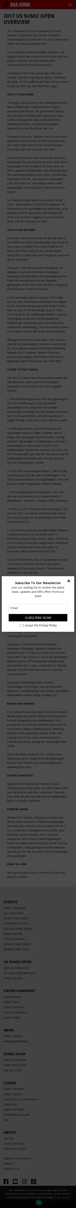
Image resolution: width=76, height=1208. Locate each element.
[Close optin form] (69, 582)
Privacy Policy (48, 625)
